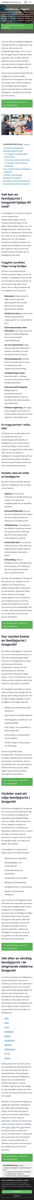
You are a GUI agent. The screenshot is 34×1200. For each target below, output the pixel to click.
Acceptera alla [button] (17, 1191)
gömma (26, 144)
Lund (6, 1027)
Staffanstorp (9, 1049)
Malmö (7, 1036)
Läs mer (3, 1188)
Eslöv (6, 1022)
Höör (6, 1018)
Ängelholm (9, 1031)
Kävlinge (8, 1045)
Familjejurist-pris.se (11, 2)
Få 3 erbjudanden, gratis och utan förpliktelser (13, 26)
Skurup (7, 1058)
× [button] (32, 1179)
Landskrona (9, 1040)
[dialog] (17, 1189)
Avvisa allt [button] (17, 1196)
